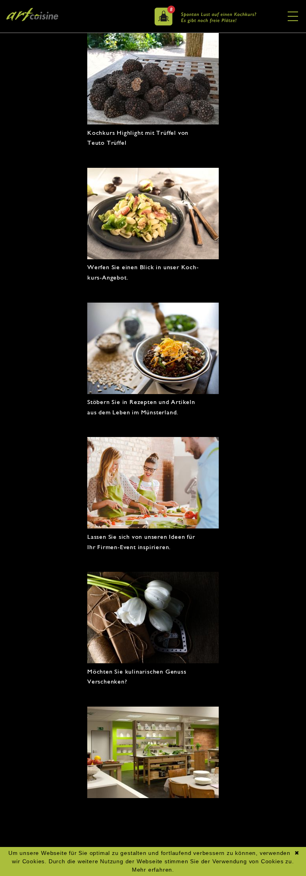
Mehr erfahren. (153, 869)
